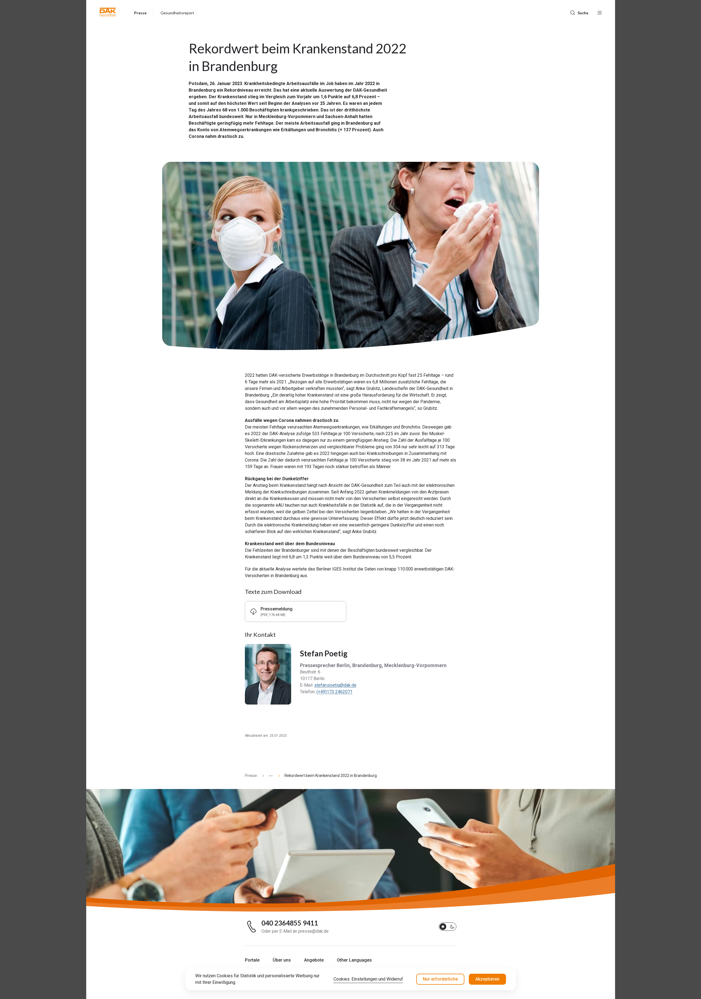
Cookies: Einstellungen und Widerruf (368, 979)
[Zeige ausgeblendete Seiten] (268, 775)
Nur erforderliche (440, 979)
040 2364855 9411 (289, 923)
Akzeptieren (487, 979)
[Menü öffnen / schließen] (599, 12)
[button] (108, 12)
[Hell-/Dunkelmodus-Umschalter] (447, 926)
